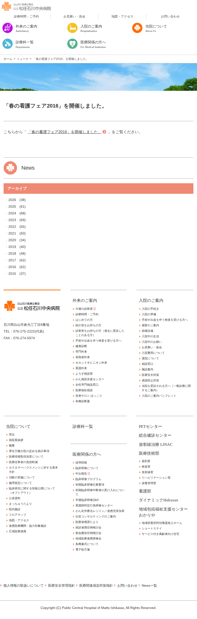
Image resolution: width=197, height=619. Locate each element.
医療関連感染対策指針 (96, 585)
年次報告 (81, 473)
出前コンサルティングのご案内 (95, 516)
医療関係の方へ (87, 454)
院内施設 (14, 509)
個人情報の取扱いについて (23, 585)
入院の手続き (150, 308)
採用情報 (81, 462)
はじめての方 (84, 319)
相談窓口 (147, 364)
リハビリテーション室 (156, 477)
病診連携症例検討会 (88, 527)
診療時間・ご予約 (26, 16)
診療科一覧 (83, 426)
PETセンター (150, 426)
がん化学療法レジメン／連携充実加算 (99, 511)
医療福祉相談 (84, 390)
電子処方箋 (82, 549)
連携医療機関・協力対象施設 (27, 525)
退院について (150, 358)
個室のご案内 (150, 325)
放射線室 (147, 472)
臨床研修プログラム (88, 479)
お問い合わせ (170, 16)
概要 (12, 445)
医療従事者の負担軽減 (23, 462)
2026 (12, 200)
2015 (12, 273)
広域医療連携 (17, 531)
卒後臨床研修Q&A (87, 500)
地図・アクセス (122, 16)
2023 (12, 220)
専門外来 (81, 351)
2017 (12, 260)
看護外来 (81, 368)
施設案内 (147, 369)
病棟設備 (147, 330)
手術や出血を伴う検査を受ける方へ (98, 340)
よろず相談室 (84, 373)
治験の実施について (22, 477)
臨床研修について (86, 468)
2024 (12, 213)
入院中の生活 (150, 336)
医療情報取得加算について (26, 456)
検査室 (146, 466)
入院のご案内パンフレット (159, 395)
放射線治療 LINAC (155, 444)
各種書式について (86, 544)
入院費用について (153, 353)
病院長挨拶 (16, 440)
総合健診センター (155, 435)
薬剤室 (146, 461)
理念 (12, 434)
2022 (12, 227)
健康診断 (81, 346)
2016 (12, 267)
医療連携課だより (86, 522)
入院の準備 (149, 314)
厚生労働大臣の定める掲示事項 (29, 451)
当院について (18, 426)
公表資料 (14, 498)
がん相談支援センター (89, 379)
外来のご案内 (85, 300)
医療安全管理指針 (61, 585)
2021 (12, 233)
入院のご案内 (151, 300)
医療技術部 (149, 453)
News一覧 (149, 585)
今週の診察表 (84, 308)
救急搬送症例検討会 (88, 533)
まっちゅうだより (20, 503)
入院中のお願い (152, 342)
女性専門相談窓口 (86, 384)
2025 (12, 206)
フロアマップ (17, 514)
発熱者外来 (82, 357)
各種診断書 (82, 401)
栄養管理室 (149, 483)
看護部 (145, 491)
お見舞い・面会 (74, 16)
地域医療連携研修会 (88, 538)
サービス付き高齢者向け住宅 (160, 534)
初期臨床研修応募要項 (89, 484)
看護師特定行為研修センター (94, 505)
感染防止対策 (150, 380)
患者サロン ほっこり (88, 395)
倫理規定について (20, 483)
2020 (12, 240)
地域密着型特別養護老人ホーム (162, 523)
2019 (12, 247)
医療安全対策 (150, 375)
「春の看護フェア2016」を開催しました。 (65, 132)
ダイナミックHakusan (158, 500)
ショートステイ (152, 528)
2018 (12, 253)
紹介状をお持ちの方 (88, 325)
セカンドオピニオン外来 (91, 362)
